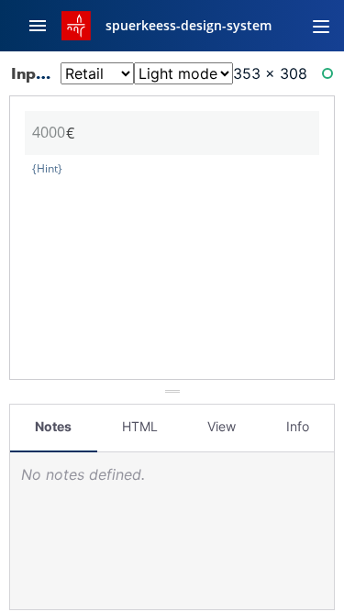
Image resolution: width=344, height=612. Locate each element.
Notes (53, 426)
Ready (330, 77)
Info (297, 426)
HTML (140, 426)
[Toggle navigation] (321, 25)
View (221, 426)
